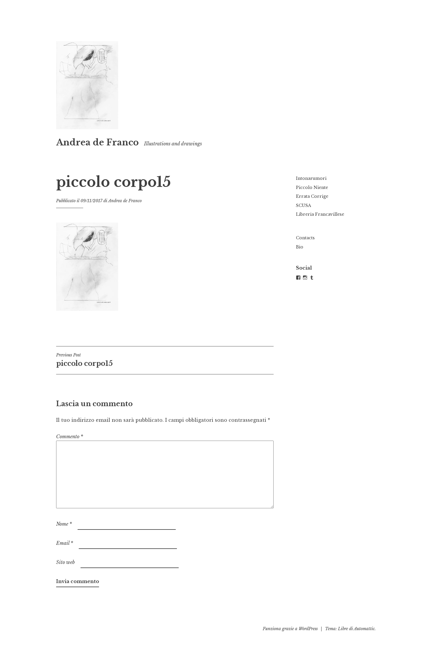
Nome (64, 524)
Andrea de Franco (97, 142)
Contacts (305, 237)
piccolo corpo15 (84, 360)
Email (64, 543)
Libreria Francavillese (320, 214)
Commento (69, 436)
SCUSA (303, 205)
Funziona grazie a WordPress (290, 628)
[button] (87, 85)
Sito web (65, 562)
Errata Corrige (312, 196)
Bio (299, 247)
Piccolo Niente (312, 187)
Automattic (364, 628)
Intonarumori (311, 178)
